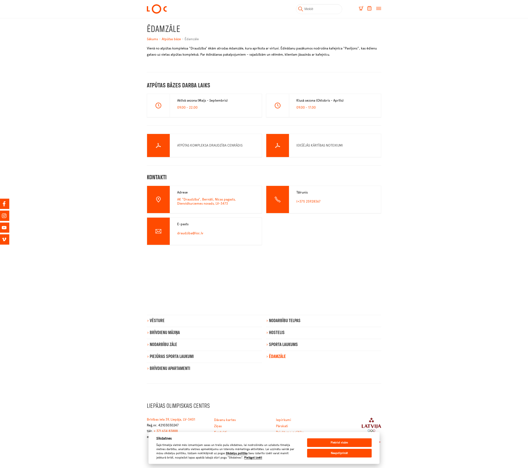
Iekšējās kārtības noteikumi (319, 145)
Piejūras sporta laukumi (172, 356)
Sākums (153, 39)
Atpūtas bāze (171, 39)
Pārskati (282, 426)
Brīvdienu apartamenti (170, 368)
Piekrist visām (339, 442)
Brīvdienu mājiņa (165, 332)
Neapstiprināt (339, 453)
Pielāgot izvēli (253, 457)
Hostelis (277, 332)
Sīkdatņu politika (237, 453)
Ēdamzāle (192, 39)
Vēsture (157, 320)
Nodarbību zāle (163, 344)
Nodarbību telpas (285, 320)
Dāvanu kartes (225, 420)
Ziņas (218, 426)
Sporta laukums (283, 344)
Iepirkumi (283, 420)
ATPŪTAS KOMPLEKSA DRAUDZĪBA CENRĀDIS (210, 145)
